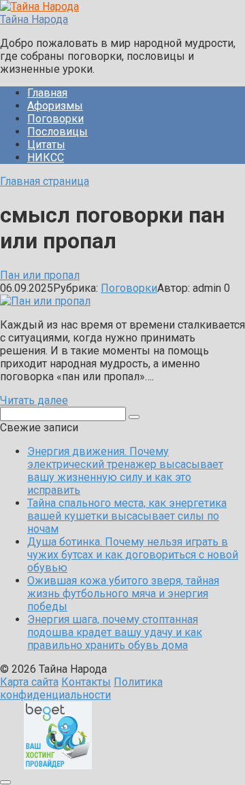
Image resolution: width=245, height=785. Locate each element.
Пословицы (57, 131)
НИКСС (45, 157)
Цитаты (46, 144)
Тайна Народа (34, 19)
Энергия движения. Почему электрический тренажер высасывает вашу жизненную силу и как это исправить (125, 471)
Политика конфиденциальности (81, 688)
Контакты (86, 681)
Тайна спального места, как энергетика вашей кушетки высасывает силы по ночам (127, 516)
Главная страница (44, 181)
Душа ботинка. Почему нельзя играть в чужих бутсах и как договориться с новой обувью (132, 554)
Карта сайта (29, 681)
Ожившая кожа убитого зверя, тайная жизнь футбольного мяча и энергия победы (123, 593)
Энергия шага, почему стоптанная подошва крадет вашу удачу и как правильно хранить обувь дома (114, 632)
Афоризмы (55, 105)
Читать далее (34, 400)
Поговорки (55, 118)
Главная (47, 92)
